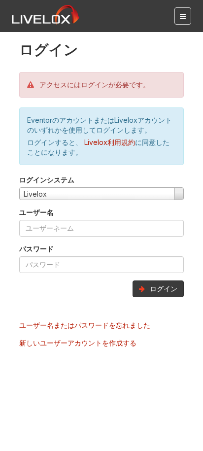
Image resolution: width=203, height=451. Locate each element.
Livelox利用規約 (108, 142)
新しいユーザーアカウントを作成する (77, 343)
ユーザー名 (36, 212)
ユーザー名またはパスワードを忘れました (84, 325)
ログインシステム (46, 179)
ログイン (162, 288)
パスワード (36, 248)
